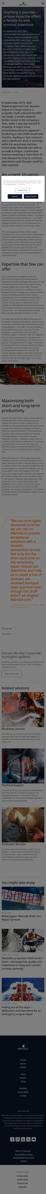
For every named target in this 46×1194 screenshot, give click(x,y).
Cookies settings (22, 190)
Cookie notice (21, 184)
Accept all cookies (31, 196)
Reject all (15, 196)
